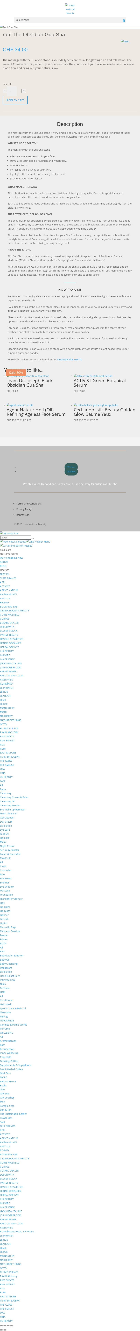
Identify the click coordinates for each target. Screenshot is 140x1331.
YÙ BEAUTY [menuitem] (6, 777)
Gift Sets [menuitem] (5, 1093)
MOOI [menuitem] (3, 712)
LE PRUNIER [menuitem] (6, 687)
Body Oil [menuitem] (5, 959)
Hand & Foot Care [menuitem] (10, 975)
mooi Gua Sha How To (69, 359)
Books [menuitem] (3, 1085)
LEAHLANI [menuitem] (5, 695)
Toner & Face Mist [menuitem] (10, 854)
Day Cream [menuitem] (6, 821)
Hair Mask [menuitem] (5, 1004)
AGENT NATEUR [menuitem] (9, 590)
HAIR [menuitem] (2, 992)
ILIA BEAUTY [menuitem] (7, 651)
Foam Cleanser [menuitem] (8, 813)
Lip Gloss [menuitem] (5, 910)
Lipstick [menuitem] (4, 919)
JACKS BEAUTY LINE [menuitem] (11, 663)
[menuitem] (4, 570)
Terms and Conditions (29, 503)
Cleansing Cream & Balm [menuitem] (14, 797)
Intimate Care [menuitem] (8, 980)
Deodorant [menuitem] (6, 967)
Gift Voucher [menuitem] (7, 1097)
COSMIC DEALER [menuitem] (9, 622)
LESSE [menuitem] (3, 699)
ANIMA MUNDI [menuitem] (8, 594)
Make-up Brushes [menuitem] (10, 931)
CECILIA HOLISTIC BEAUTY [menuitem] (14, 610)
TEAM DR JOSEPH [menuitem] (9, 756)
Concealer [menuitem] (5, 870)
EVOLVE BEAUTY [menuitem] (9, 635)
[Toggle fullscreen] (4, 1325)
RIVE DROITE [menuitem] (7, 736)
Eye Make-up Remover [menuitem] (12, 809)
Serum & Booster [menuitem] (9, 850)
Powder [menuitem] (4, 935)
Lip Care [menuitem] (4, 837)
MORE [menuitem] (3, 1077)
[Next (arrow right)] (4, 1329)
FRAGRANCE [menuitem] (7, 1020)
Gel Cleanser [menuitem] (7, 817)
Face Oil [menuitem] (4, 833)
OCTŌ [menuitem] (3, 724)
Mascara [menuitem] (5, 890)
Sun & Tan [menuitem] (5, 1109)
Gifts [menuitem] (2, 1089)
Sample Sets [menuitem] (7, 1105)
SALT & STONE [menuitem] (8, 752)
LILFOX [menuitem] (4, 704)
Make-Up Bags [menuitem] (8, 927)
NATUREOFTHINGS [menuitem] (10, 720)
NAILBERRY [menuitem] (6, 716)
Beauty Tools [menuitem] (7, 1049)
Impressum (22, 514)
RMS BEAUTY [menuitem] (7, 740)
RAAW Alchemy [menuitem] (8, 1276)
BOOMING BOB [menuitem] (8, 606)
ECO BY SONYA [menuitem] (8, 630)
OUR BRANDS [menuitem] (7, 1126)
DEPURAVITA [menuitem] (7, 626)
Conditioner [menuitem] (6, 1000)
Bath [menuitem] (2, 951)
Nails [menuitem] (3, 984)
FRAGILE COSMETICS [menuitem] (11, 639)
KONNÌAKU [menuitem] (6, 683)
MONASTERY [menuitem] (7, 708)
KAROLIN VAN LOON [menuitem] (11, 675)
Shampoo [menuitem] (5, 1012)
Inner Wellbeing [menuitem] (9, 1053)
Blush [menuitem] (3, 866)
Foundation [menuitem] (6, 894)
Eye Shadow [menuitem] (7, 886)
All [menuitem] (1, 785)
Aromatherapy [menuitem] (8, 1040)
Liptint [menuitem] (3, 923)
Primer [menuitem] (4, 939)
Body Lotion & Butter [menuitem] (12, 955)
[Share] (8, 1325)
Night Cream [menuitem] (7, 846)
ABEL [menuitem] (3, 582)
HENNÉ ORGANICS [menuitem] (10, 643)
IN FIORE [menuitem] (5, 655)
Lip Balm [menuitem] (5, 907)
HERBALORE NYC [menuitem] (9, 647)
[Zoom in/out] (1, 1325)
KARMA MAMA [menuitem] (8, 671)
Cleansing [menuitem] (5, 793)
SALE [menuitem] (2, 1122)
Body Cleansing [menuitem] (9, 963)
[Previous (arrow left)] (1, 1329)
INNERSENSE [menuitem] (7, 659)
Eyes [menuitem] (2, 874)
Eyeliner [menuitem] (4, 882)
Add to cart (15, 100)
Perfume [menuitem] (5, 988)
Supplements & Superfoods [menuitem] (15, 1065)
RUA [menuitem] (2, 744)
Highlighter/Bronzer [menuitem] (11, 898)
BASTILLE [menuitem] (5, 598)
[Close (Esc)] (11, 1325)
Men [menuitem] (2, 1101)
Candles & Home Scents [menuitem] (13, 1024)
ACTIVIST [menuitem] (5, 586)
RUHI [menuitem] (3, 748)
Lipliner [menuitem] (4, 915)
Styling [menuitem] (4, 1016)
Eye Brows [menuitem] (6, 878)
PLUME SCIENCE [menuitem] (9, 728)
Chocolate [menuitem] (5, 1057)
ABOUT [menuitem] (4, 562)
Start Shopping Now (11, 557)
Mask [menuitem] (3, 842)
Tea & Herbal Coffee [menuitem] (11, 1069)
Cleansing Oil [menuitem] (7, 801)
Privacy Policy (24, 509)
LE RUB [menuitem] (4, 691)
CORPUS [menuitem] (4, 618)
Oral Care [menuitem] (5, 1073)
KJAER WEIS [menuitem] (6, 679)
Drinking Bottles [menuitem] (9, 1061)
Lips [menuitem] (2, 902)
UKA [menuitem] (2, 769)
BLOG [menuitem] (3, 566)
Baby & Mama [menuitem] (8, 1081)
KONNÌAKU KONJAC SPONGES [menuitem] (17, 1231)
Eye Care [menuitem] (5, 829)
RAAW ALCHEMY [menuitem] (9, 732)
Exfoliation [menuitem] (6, 825)
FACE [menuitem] (3, 781)
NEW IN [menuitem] (4, 574)
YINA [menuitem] (2, 772)
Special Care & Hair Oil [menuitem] (13, 1008)
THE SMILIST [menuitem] (7, 764)
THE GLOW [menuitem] (6, 760)
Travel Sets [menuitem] (6, 1118)
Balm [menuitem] (3, 789)
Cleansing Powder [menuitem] (10, 805)
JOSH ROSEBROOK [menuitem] (10, 667)
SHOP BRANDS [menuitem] (8, 578)
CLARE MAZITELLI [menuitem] (9, 614)
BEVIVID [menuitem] (4, 602)
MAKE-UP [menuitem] (5, 858)
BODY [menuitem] (3, 943)
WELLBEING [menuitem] (6, 1032)
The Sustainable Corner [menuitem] (13, 1113)
